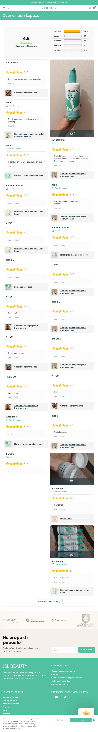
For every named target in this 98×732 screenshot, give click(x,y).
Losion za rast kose (23, 287)
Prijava (6, 707)
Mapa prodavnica (10, 697)
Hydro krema (66, 519)
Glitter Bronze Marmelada (71, 406)
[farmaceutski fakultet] (23, 620)
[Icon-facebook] (52, 697)
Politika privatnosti (59, 684)
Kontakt (6, 714)
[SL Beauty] (49, 8)
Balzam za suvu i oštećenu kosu (29, 176)
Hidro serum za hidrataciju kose (28, 444)
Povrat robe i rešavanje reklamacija (67, 677)
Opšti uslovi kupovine (60, 681)
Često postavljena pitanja (63, 671)
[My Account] (89, 8)
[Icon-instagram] (61, 697)
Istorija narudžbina (11, 703)
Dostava (55, 674)
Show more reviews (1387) (49, 601)
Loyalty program (10, 700)
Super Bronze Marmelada (25, 93)
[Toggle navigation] (4, 8)
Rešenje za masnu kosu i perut (74, 255)
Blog (5, 710)
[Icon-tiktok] (65, 697)
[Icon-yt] (56, 697)
